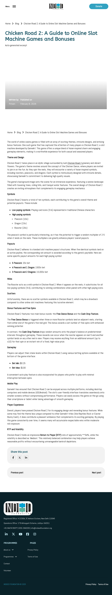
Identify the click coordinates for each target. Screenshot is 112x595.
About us (7, 550)
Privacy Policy (33, 550)
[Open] (14, 6)
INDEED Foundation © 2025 (15, 584)
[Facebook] (13, 457)
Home (8, 23)
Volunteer (7, 570)
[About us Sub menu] (13, 550)
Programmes (9, 556)
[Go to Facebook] (27, 534)
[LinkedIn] (26, 457)
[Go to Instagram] (34, 534)
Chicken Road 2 (75, 163)
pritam (12, 103)
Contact (7, 563)
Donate (98, 6)
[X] (19, 457)
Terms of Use (33, 556)
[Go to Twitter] (13, 534)
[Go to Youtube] (20, 534)
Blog (17, 23)
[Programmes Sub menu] (16, 557)
